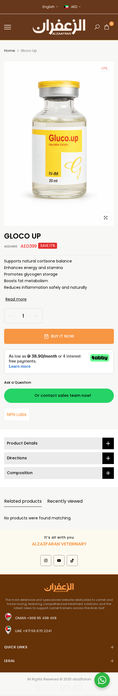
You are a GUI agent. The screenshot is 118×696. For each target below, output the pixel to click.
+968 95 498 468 (42, 618)
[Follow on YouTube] (59, 560)
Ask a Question (17, 382)
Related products (23, 501)
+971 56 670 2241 (37, 630)
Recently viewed (65, 501)
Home (9, 50)
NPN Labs (17, 414)
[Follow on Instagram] (45, 560)
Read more (16, 299)
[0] (106, 27)
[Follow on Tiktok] (72, 560)
